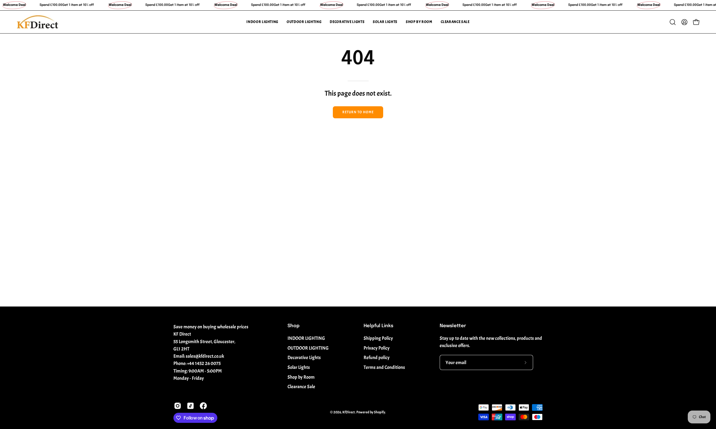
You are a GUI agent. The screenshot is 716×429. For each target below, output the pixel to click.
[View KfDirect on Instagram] (177, 406)
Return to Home (357, 112)
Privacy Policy (377, 348)
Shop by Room (301, 377)
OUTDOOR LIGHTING (308, 348)
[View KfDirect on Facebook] (203, 406)
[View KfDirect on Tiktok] (190, 406)
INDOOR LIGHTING (306, 338)
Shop (294, 326)
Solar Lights (299, 367)
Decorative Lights (304, 357)
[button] (262, 22)
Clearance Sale (301, 387)
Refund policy (377, 357)
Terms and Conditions (384, 367)
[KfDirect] (38, 22)
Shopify (379, 412)
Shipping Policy (378, 338)
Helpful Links (378, 326)
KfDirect (348, 412)
